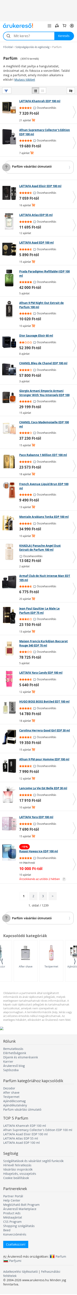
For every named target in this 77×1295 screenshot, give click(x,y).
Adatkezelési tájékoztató (20, 1272)
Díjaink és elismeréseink (20, 1057)
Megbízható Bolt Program (21, 1205)
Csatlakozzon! (15, 1244)
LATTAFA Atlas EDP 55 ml (20, 1138)
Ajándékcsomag (14, 1101)
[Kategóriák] (49, 25)
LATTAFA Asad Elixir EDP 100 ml (25, 1134)
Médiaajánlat (12, 1217)
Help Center (11, 1200)
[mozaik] (42, 90)
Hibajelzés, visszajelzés (19, 1174)
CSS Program (12, 1222)
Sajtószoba (11, 1070)
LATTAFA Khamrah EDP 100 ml (24, 1126)
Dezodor (9, 1088)
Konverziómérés (14, 1234)
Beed (6, 1230)
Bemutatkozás (13, 1049)
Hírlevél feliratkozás (17, 1165)
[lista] (35, 90)
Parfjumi (15, 1261)
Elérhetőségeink (14, 1053)
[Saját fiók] (72, 25)
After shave (26, 966)
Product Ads (12, 1213)
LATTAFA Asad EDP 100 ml (21, 1143)
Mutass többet (24, 80)
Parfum (61, 1256)
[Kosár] (64, 25)
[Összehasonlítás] (57, 25)
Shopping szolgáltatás (19, 1226)
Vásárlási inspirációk (18, 1169)
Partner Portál (13, 1196)
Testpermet (51, 966)
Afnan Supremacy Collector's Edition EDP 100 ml (37, 1130)
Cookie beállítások (16, 1178)
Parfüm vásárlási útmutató (32, 166)
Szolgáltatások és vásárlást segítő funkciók (33, 1161)
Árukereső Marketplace (19, 1209)
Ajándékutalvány (15, 1105)
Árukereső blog (14, 1066)
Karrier (8, 1061)
